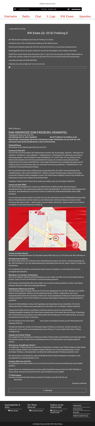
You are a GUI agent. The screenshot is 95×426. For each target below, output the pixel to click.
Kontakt (76, 412)
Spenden (85, 16)
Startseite (10, 16)
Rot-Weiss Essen (43, 137)
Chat (38, 16)
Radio (26, 16)
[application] (47, 9)
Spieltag (83, 383)
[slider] (76, 9)
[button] (47, 390)
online (37, 321)
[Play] (15, 9)
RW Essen (67, 16)
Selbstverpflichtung (80, 416)
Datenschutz (77, 409)
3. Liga (51, 16)
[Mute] (68, 9)
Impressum (77, 405)
